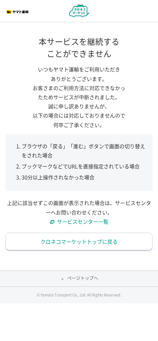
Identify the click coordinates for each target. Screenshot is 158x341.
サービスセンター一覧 (82, 221)
